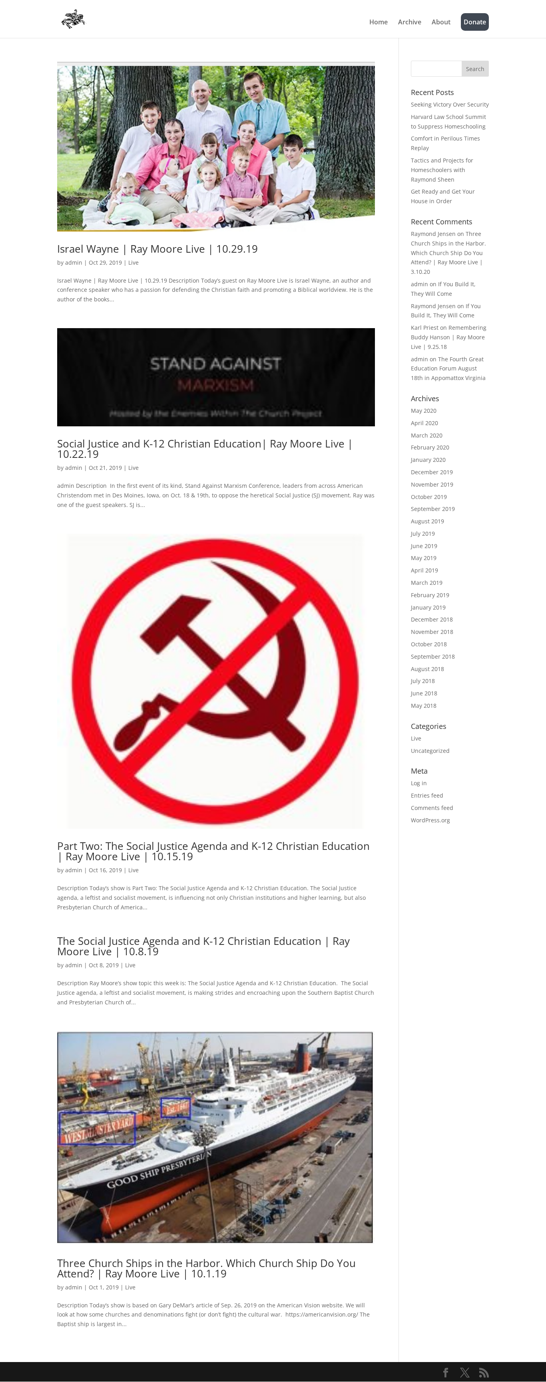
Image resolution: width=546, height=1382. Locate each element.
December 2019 (432, 472)
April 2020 (424, 423)
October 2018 (429, 644)
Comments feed (432, 808)
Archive (409, 22)
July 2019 (423, 533)
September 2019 (433, 509)
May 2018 (423, 705)
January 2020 (428, 459)
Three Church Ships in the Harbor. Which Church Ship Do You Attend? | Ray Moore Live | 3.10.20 (448, 252)
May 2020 (423, 410)
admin (73, 262)
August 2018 (427, 669)
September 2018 (433, 656)
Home (378, 22)
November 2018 (432, 632)
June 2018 (424, 693)
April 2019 (424, 570)
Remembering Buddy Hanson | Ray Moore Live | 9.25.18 (448, 337)
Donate (475, 22)
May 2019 (423, 558)
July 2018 (423, 681)
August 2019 (427, 521)
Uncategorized (430, 750)
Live (133, 262)
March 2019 (426, 582)
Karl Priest (424, 327)
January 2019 (428, 607)
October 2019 (429, 497)
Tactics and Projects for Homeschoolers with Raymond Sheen (442, 169)
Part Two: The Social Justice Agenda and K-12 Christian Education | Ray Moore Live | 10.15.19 (213, 851)
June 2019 (424, 546)
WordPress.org (430, 820)
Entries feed (427, 795)
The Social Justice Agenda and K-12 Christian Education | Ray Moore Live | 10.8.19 (203, 946)
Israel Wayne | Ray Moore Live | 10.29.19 (157, 249)
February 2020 (430, 447)
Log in (419, 783)
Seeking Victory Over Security (450, 104)
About (441, 22)
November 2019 (432, 484)
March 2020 (426, 435)
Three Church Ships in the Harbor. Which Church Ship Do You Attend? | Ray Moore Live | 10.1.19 (206, 1268)
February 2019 (430, 595)
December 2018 (432, 619)
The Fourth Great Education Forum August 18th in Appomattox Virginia (448, 368)
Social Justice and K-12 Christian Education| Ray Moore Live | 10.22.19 (205, 448)
